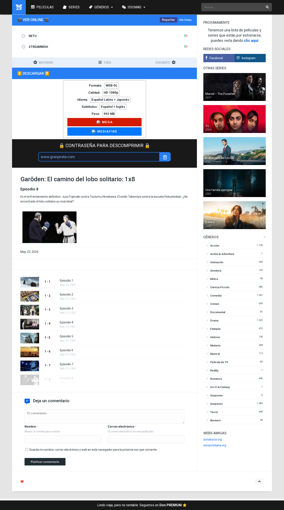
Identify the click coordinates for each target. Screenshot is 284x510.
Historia (215, 337)
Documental (217, 312)
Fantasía (215, 328)
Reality (214, 370)
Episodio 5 (66, 336)
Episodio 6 (66, 350)
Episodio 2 (66, 294)
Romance (216, 378)
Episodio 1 (66, 280)
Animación (216, 262)
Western (215, 420)
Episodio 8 (66, 378)
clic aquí (251, 40)
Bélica (214, 278)
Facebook (216, 58)
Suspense (216, 395)
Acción (214, 245)
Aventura (215, 270)
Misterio (215, 345)
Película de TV (219, 362)
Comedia (215, 295)
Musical (215, 353)
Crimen (214, 303)
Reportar (168, 20)
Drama (214, 320)
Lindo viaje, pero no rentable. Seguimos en (142, 505)
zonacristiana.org (214, 445)
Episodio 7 (66, 364)
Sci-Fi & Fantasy (220, 387)
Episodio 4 (66, 322)
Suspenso (216, 403)
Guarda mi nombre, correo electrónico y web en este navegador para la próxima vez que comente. (93, 449)
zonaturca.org (212, 439)
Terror (214, 412)
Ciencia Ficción (219, 287)
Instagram (249, 58)
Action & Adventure (222, 254)
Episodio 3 (66, 308)
